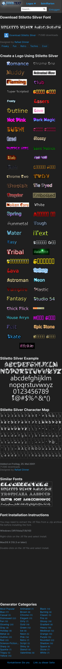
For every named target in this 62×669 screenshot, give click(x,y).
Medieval (47, 630)
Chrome (26, 615)
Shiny (24, 646)
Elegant (26, 618)
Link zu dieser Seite (44, 662)
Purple (45, 637)
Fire (43, 618)
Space (45, 646)
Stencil (25, 649)
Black (45, 608)
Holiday (6, 630)
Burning (46, 611)
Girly (24, 621)
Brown (25, 611)
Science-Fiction (9, 643)
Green (25, 627)
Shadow (46, 643)
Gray (4, 627)
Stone (45, 649)
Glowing (7, 624)
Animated (27, 608)
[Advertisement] (31, 575)
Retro (23, 46)
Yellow (6, 655)
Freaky (5, 46)
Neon (24, 633)
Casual (5, 615)
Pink (24, 637)
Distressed (8, 618)
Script (25, 643)
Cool (44, 46)
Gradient (46, 624)
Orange (46, 633)
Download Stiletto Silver (22, 35)
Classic (45, 615)
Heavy (45, 627)
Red (4, 640)
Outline (6, 637)
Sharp (5, 646)
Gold (24, 624)
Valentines (27, 652)
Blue (4, 611)
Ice (23, 630)
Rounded (47, 640)
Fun (15, 46)
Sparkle (6, 649)
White (44, 652)
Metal (4, 633)
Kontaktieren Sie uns (18, 662)
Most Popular (7, 608)
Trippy (5, 652)
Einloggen (54, 9)
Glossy (46, 621)
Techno (34, 46)
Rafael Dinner (22, 42)
